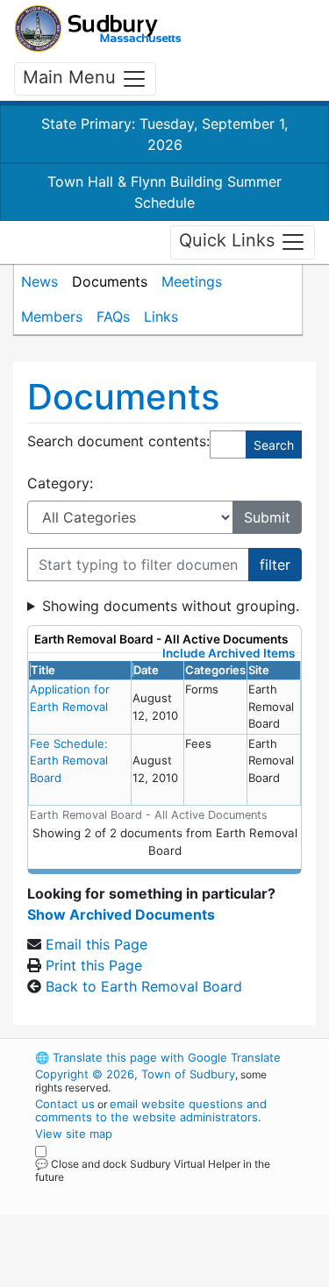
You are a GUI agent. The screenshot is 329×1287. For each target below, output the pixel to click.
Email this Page (96, 944)
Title (43, 670)
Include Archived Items (228, 653)
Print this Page (94, 965)
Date (146, 670)
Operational (143, 1276)
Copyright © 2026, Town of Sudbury (135, 1074)
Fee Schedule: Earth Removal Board (69, 760)
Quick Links (229, 241)
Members (51, 316)
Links (161, 316)
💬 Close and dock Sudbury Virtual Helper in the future (152, 1170)
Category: (60, 483)
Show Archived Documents (121, 914)
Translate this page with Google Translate (158, 1057)
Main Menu (72, 77)
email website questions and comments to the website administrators (151, 1110)
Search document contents (116, 441)
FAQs (113, 316)
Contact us (65, 1104)
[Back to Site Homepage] (98, 28)
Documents (109, 281)
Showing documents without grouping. (170, 606)
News (39, 281)
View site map (73, 1134)
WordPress (112, 1193)
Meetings (191, 281)
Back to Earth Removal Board (144, 986)
